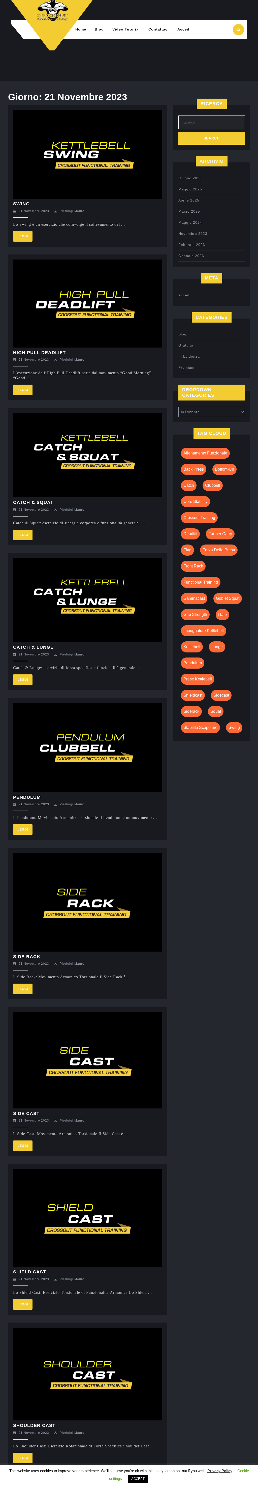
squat (215, 711)
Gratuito (185, 345)
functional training (200, 582)
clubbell (212, 485)
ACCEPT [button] (138, 1479)
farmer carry (220, 534)
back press (193, 469)
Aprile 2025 (188, 200)
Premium (186, 367)
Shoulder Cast (34, 1425)
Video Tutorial (126, 29)
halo (222, 614)
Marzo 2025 (189, 211)
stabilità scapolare (200, 727)
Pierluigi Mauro (72, 211)
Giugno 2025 (190, 178)
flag (187, 550)
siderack (191, 711)
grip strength (195, 614)
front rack (193, 566)
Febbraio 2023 (191, 245)
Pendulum (27, 797)
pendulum (192, 663)
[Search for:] (211, 124)
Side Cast (26, 1113)
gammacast (194, 598)
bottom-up (224, 469)
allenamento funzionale (205, 453)
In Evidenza (189, 356)
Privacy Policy (219, 1471)
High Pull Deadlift (39, 352)
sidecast (221, 695)
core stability (195, 501)
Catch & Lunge (33, 647)
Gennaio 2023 (191, 256)
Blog (99, 29)
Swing (21, 203)
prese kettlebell (197, 679)
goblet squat (227, 598)
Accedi (184, 29)
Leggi (25, 234)
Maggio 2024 (190, 222)
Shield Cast (29, 1271)
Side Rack (26, 956)
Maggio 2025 (190, 189)
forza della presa (219, 550)
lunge (217, 647)
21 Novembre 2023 (34, 211)
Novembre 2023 (192, 234)
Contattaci (158, 29)
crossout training (199, 518)
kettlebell (191, 647)
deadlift (190, 534)
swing (234, 727)
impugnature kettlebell (203, 630)
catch (188, 485)
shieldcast (192, 695)
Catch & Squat (33, 502)
